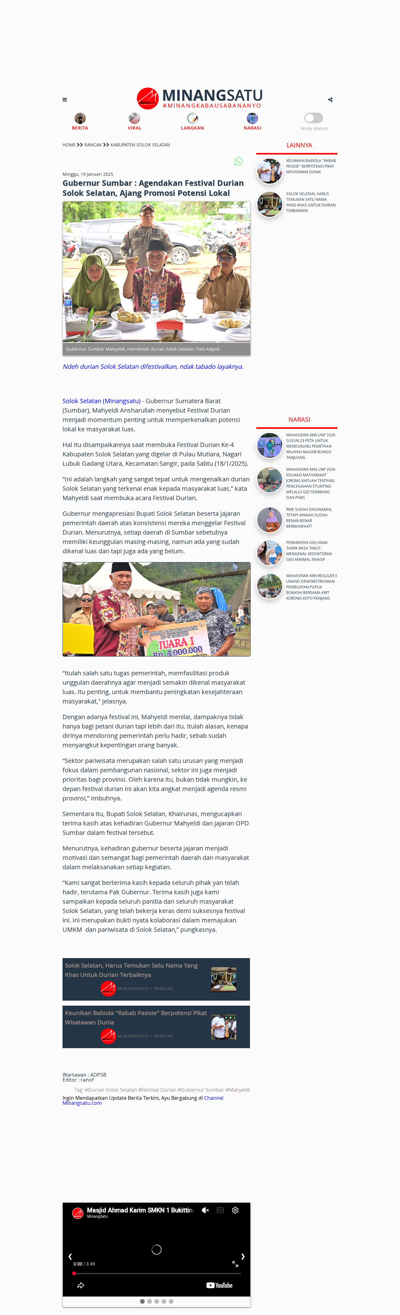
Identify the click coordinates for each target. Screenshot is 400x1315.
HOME (69, 145)
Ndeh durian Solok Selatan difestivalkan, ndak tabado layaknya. (152, 366)
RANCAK (93, 145)
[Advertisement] (200, 44)
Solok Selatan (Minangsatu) (101, 401)
